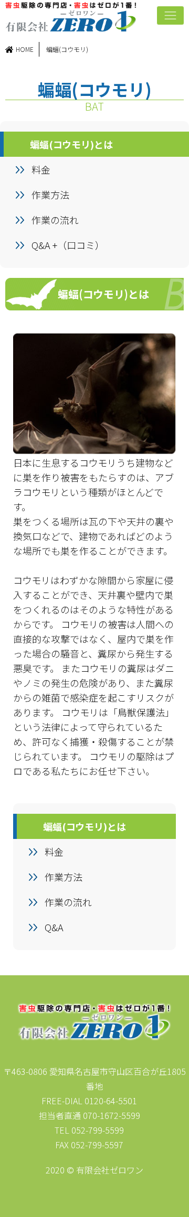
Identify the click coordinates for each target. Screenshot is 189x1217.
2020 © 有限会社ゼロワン (94, 1170)
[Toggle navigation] (170, 15)
